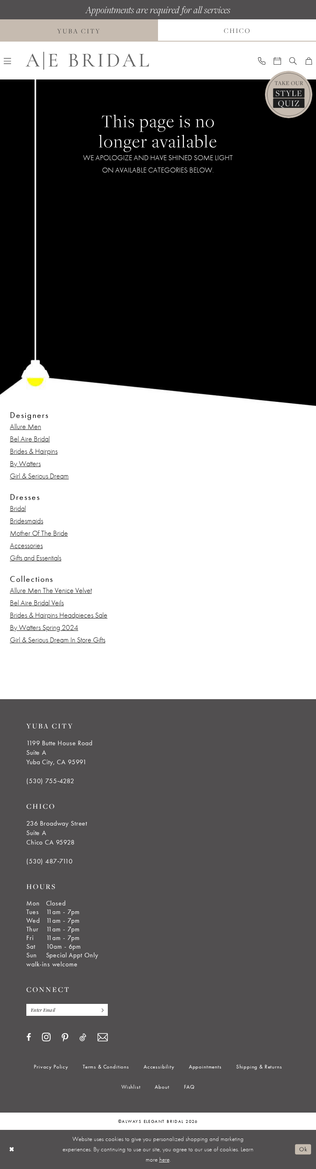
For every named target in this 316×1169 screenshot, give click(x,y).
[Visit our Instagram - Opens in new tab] (46, 1037)
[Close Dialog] (12, 1149)
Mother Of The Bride (39, 533)
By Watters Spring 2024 (44, 627)
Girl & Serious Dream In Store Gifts (57, 639)
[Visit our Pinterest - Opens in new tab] (65, 1037)
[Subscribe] (100, 1010)
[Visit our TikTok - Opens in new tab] (82, 1037)
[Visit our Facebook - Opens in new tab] (28, 1037)
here (164, 1159)
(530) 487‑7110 (49, 861)
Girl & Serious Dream (39, 476)
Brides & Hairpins (34, 451)
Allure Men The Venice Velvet (51, 590)
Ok (303, 1149)
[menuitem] (262, 60)
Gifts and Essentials (35, 557)
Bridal (18, 508)
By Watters (25, 463)
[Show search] (293, 60)
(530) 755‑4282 (50, 781)
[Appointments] (277, 60)
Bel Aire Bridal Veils (37, 602)
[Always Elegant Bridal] (87, 61)
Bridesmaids (26, 520)
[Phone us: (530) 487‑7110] (262, 60)
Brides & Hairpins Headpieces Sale (58, 615)
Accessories (26, 545)
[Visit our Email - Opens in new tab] (103, 1037)
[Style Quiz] (288, 94)
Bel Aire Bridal (30, 438)
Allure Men (25, 426)
